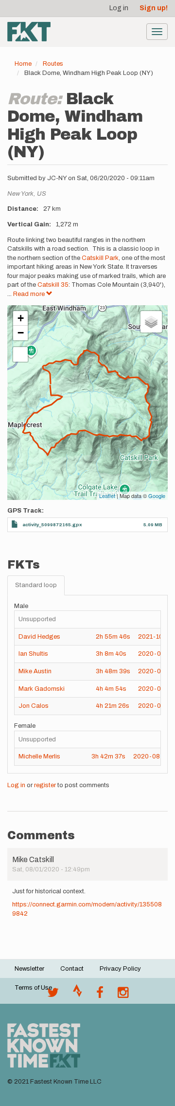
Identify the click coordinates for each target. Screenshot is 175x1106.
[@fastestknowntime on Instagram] (123, 995)
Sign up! (154, 8)
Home (23, 63)
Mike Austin (35, 671)
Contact (72, 968)
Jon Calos (33, 705)
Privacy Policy (120, 968)
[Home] (29, 31)
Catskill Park (100, 258)
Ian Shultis (33, 653)
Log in (118, 8)
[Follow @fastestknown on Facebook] (100, 995)
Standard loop (36, 585)
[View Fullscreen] (20, 354)
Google (156, 495)
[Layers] (151, 321)
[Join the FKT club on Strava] (77, 995)
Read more (29, 294)
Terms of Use (33, 987)
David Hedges (39, 636)
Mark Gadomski (41, 688)
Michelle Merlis (39, 756)
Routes (53, 63)
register (45, 785)
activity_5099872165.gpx (52, 524)
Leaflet (107, 495)
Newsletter (29, 968)
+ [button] (21, 318)
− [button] (21, 333)
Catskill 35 (53, 284)
